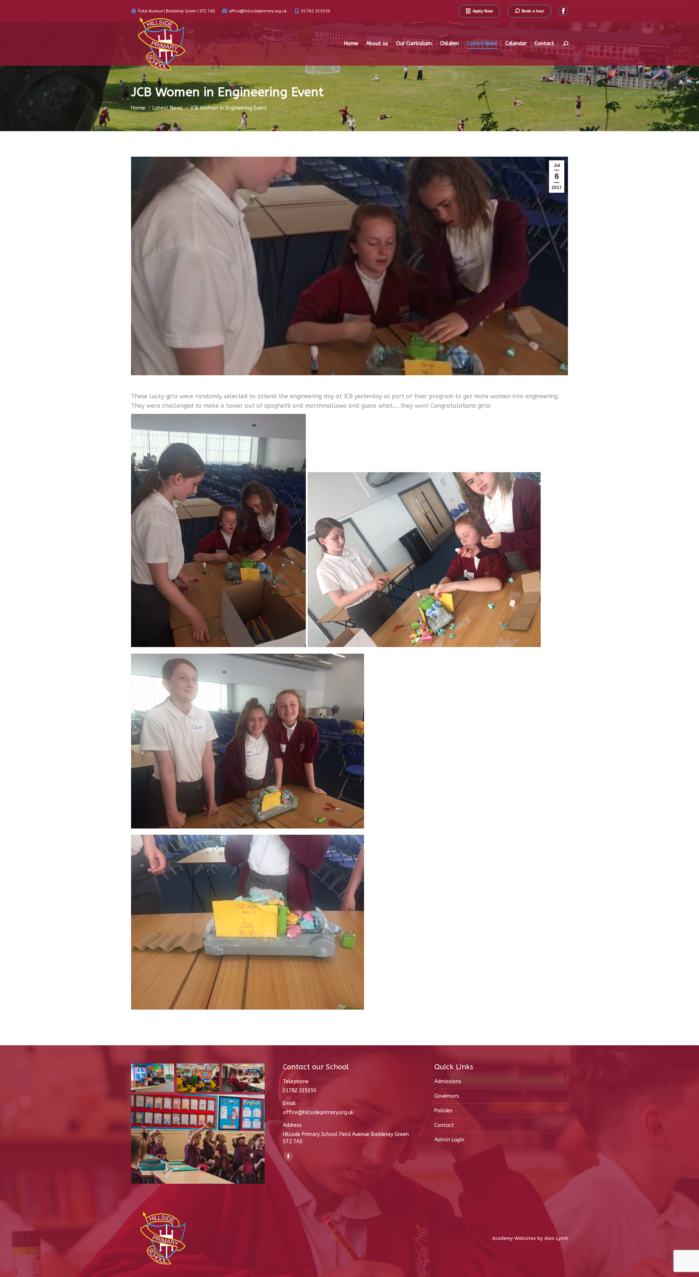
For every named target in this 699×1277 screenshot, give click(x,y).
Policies (443, 1111)
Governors (446, 1096)
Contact (444, 1125)
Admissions (447, 1081)
